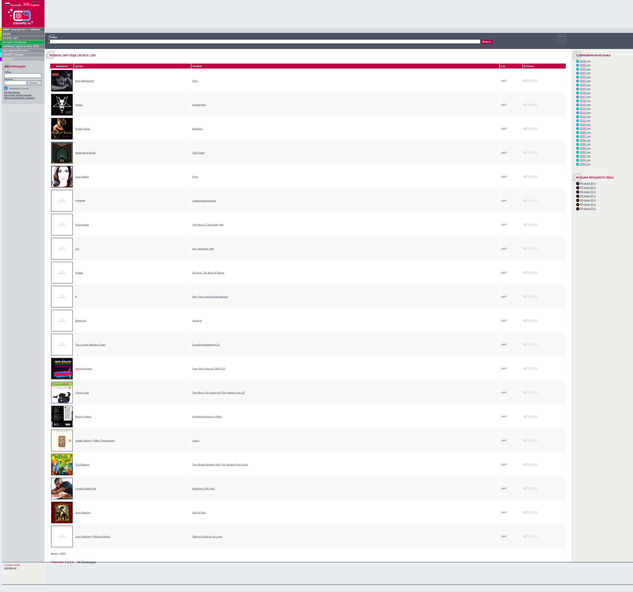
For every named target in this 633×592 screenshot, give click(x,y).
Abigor (79, 104)
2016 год (585, 100)
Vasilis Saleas (83, 440)
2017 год (585, 96)
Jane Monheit (83, 536)
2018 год (585, 92)
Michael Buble (102, 536)
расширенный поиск (15, 50)
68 (78, 562)
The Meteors (82, 464)
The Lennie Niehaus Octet (90, 344)
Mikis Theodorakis (104, 440)
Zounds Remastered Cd (206, 344)
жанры (7, 33)
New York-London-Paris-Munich (210, 296)
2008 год (585, 132)
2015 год (585, 104)
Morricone (80, 320)
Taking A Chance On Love (207, 536)
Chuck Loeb (82, 392)
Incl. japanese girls (203, 248)
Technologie (82, 224)
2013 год (585, 112)
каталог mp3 (10, 37)
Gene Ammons (83, 368)
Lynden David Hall (85, 488)
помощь (8, 58)
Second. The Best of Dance (208, 272)
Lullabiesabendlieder (204, 200)
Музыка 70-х (588, 191)
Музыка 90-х (588, 183)
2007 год (585, 136)
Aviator (79, 272)
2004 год (585, 148)
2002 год (585, 156)
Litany (195, 440)
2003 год (585, 152)
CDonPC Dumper (13, 54)
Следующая (88, 562)
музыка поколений (14, 42)
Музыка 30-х (588, 208)
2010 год (585, 124)
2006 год (585, 140)
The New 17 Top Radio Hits (208, 224)
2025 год (585, 65)
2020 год (585, 84)
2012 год (585, 116)
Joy (77, 248)
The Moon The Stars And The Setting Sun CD (218, 392)
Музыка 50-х (588, 200)
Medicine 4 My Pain (203, 488)
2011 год (585, 120)
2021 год (585, 80)
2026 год (585, 61)
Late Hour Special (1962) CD (208, 368)
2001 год (585, 160)
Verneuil (197, 320)
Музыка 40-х (588, 204)
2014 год (585, 108)
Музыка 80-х (588, 187)
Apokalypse (199, 104)
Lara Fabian (82, 176)
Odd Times (198, 152)
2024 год (585, 69)
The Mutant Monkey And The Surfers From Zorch (220, 464)
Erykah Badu (82, 128)
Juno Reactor (82, 512)
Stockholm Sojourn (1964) (207, 416)
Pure (195, 176)
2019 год (585, 88)
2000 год (585, 163)
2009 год (585, 128)
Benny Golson (83, 416)
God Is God (199, 512)
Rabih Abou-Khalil (85, 152)
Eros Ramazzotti (84, 80)
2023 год (585, 72)
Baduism (197, 128)
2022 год (585, 76)
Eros (195, 80)
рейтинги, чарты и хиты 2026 (21, 46)
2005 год (585, 144)
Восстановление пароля (19, 97)
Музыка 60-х (588, 195)
